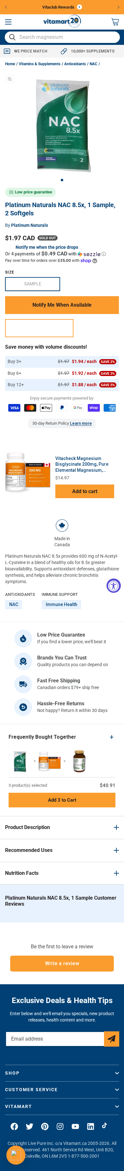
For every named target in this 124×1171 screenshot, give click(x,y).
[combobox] (62, 37)
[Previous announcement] (6, 7)
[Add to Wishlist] (39, 328)
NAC (93, 64)
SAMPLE (42, 286)
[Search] (12, 37)
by (26, 225)
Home (10, 64)
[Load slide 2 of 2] (62, 180)
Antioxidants (75, 64)
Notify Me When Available (62, 305)
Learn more (81, 423)
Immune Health (61, 604)
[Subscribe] (111, 1039)
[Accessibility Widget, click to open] (114, 585)
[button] (8, 22)
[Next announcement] (118, 7)
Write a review (62, 963)
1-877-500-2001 (84, 1156)
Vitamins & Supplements (39, 64)
